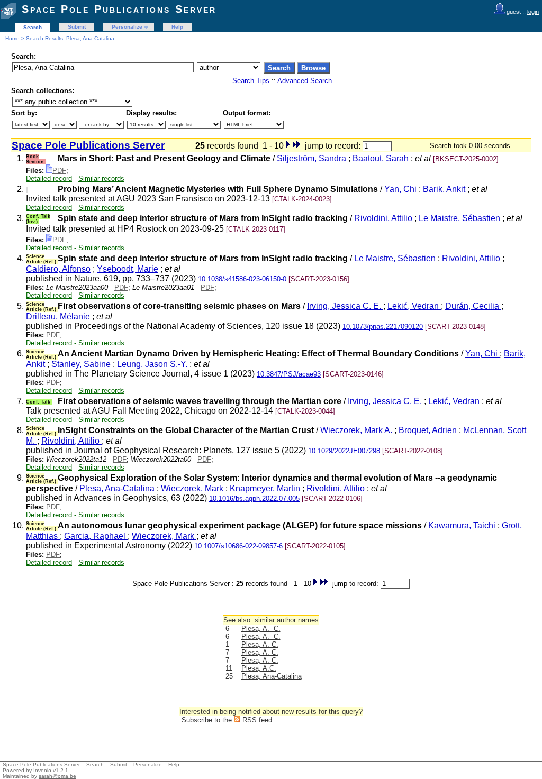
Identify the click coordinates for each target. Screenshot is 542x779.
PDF (59, 171)
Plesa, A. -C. (261, 629)
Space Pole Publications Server (119, 9)
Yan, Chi (400, 189)
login (533, 11)
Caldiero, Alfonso (58, 268)
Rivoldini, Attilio (384, 218)
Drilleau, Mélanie (59, 316)
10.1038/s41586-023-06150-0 (242, 279)
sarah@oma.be (57, 776)
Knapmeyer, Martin (266, 488)
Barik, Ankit (444, 189)
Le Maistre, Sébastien (460, 218)
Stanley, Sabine (82, 364)
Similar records (101, 178)
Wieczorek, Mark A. (357, 430)
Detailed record (49, 178)
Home (12, 38)
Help (177, 27)
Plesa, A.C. (258, 668)
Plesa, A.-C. (259, 652)
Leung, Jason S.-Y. (153, 364)
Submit (77, 27)
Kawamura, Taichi (463, 525)
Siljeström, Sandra (311, 158)
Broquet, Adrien (429, 430)
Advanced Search (304, 81)
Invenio (42, 770)
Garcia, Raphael (96, 535)
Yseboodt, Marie (127, 268)
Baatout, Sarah (381, 158)
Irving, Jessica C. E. (345, 305)
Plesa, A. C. (259, 644)
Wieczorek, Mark (193, 488)
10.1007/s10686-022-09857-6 (238, 546)
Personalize (127, 27)
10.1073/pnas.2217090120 (382, 327)
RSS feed (257, 720)
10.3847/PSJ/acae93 (289, 374)
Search (32, 27)
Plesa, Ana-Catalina (118, 488)
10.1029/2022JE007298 (344, 451)
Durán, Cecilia (473, 305)
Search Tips (250, 81)
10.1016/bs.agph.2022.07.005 (254, 498)
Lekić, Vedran (414, 305)
